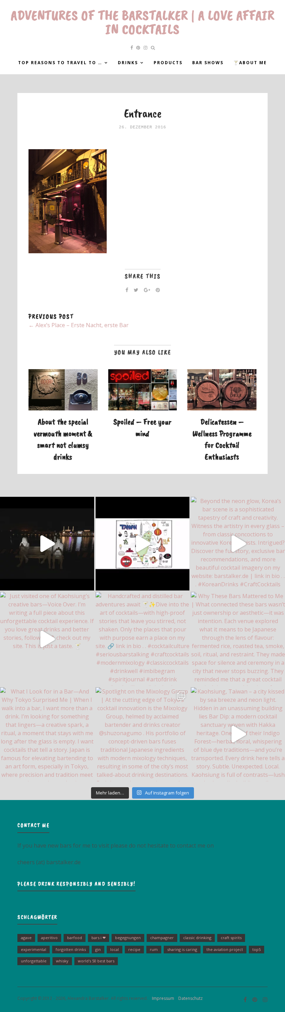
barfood (74, 937)
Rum (154, 949)
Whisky (62, 960)
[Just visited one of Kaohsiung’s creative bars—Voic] (47, 639)
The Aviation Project (224, 949)
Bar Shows (207, 63)
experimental (33, 949)
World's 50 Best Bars (96, 960)
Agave (26, 937)
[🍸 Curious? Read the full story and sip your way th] (143, 544)
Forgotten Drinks (71, 949)
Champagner (162, 937)
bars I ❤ (98, 937)
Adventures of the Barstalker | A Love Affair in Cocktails (143, 22)
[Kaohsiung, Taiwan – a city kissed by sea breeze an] (238, 734)
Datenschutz (189, 998)
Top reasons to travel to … (60, 63)
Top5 (256, 949)
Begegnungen (128, 937)
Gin (98, 949)
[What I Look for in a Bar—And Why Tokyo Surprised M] (47, 734)
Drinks (128, 63)
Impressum (161, 998)
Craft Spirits (231, 937)
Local (114, 949)
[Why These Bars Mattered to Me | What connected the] (238, 639)
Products (168, 63)
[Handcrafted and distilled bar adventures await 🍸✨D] (143, 639)
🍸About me (250, 63)
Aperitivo (49, 937)
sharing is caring (182, 949)
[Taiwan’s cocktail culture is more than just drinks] (47, 544)
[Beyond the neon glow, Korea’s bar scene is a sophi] (238, 544)
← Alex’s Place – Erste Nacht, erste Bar (78, 325)
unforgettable (34, 960)
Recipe (134, 949)
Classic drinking (197, 937)
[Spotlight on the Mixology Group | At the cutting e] (143, 734)
